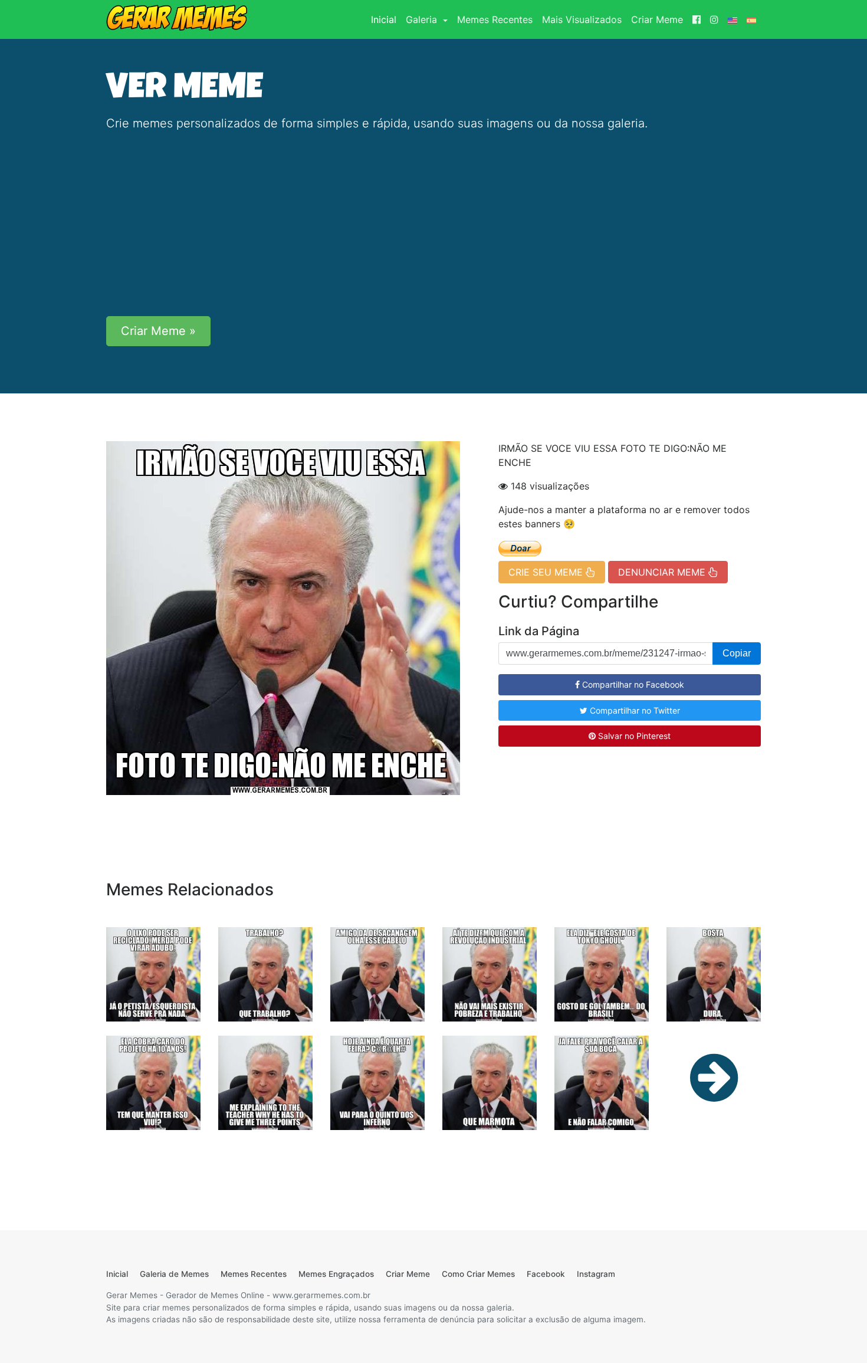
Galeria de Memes (174, 1274)
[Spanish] (751, 19)
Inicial (386, 19)
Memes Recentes (495, 19)
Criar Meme (657, 19)
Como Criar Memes (478, 1274)
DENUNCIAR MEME (663, 572)
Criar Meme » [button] (158, 331)
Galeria (423, 19)
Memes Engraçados (336, 1274)
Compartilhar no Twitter (633, 710)
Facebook (546, 1274)
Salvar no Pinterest (633, 736)
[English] (732, 19)
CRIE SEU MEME (547, 572)
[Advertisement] (433, 224)
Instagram (596, 1274)
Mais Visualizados (582, 19)
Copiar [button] (736, 653)
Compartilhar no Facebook (632, 684)
